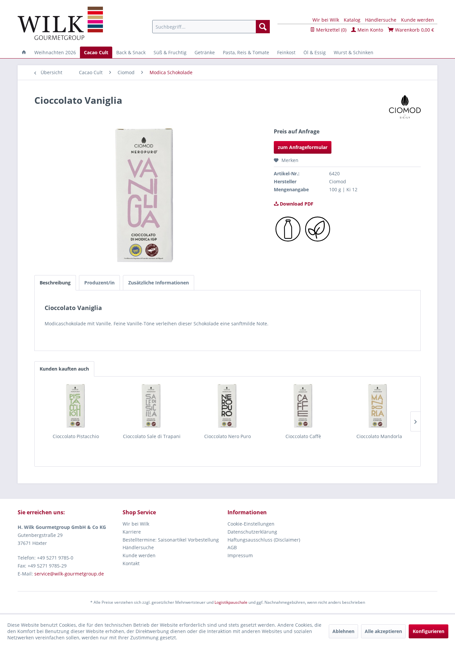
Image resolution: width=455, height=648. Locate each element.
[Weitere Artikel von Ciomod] (405, 106)
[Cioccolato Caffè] (303, 406)
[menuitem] (211, 26)
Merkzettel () (330, 30)
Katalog (352, 20)
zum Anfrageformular (302, 147)
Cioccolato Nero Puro (227, 436)
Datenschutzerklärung (252, 532)
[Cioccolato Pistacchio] (76, 406)
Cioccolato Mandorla (379, 436)
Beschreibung (55, 282)
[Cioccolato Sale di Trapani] (152, 406)
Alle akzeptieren (383, 631)
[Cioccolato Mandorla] (379, 406)
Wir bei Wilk (325, 20)
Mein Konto (369, 30)
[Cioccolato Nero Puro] (227, 406)
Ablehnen (343, 631)
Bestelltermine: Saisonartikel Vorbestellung (171, 540)
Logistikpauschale (231, 602)
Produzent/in (99, 282)
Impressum (240, 555)
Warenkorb (414, 30)
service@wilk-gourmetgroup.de (69, 573)
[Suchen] (263, 26)
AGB (232, 547)
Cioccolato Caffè (303, 436)
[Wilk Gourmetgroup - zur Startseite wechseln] (60, 23)
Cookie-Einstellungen (251, 524)
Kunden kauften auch (64, 369)
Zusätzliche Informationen (158, 282)
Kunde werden (417, 20)
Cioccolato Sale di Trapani (152, 436)
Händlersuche (380, 20)
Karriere (132, 532)
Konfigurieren (428, 631)
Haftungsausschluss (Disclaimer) (264, 540)
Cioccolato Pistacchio (76, 436)
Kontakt (131, 563)
